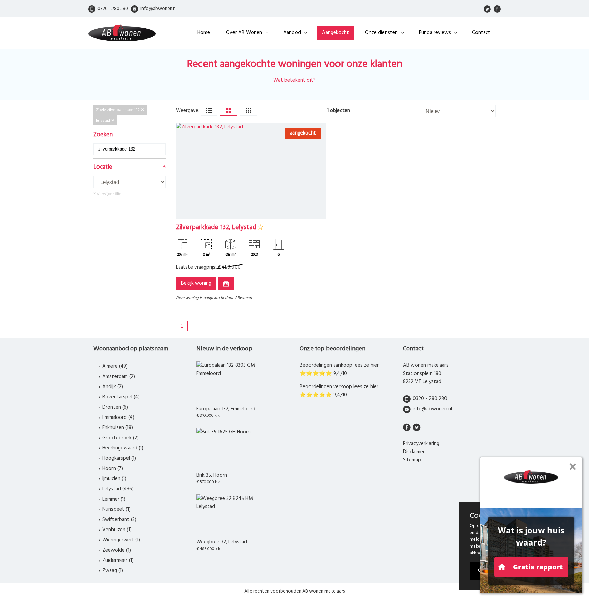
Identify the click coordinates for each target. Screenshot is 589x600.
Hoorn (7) (112, 468)
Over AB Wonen (244, 33)
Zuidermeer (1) (118, 560)
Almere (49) (115, 366)
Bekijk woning (196, 283)
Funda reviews (435, 33)
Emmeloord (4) (118, 417)
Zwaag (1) (112, 571)
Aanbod (292, 33)
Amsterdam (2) (118, 377)
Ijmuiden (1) (114, 479)
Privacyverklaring (421, 444)
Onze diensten (381, 33)
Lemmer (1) (113, 499)
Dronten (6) (115, 407)
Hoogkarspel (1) (119, 458)
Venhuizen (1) (117, 530)
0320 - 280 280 (430, 399)
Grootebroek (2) (120, 438)
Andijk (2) (112, 387)
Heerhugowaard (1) (123, 448)
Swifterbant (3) (119, 520)
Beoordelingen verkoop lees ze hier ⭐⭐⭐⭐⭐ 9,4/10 (339, 391)
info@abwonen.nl (432, 409)
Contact (481, 33)
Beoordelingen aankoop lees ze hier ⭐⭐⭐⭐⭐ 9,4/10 (339, 369)
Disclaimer (414, 452)
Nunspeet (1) (116, 509)
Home (203, 33)
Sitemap (412, 460)
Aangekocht (335, 33)
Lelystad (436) (118, 489)
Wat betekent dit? (294, 80)
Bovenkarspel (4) (121, 397)
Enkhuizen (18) (117, 428)
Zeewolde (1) (116, 550)
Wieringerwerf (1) (121, 540)
